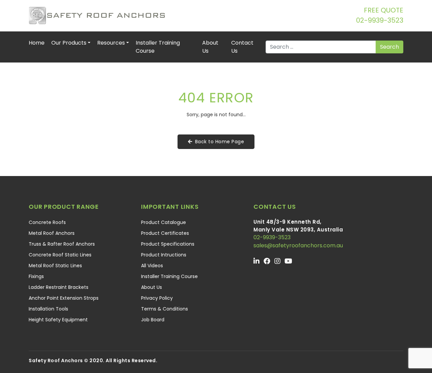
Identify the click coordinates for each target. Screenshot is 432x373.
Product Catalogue (163, 222)
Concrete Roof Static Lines (60, 254)
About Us (210, 47)
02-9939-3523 (379, 20)
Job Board (152, 319)
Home (37, 43)
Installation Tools (48, 308)
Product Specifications (167, 244)
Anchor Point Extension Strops (64, 298)
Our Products (68, 43)
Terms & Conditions (164, 308)
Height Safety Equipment (58, 319)
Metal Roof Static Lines (55, 265)
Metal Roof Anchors (52, 233)
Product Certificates (165, 233)
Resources (111, 43)
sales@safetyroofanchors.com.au (298, 245)
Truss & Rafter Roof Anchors (62, 244)
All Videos (152, 265)
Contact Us (242, 47)
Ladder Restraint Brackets (58, 287)
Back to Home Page (219, 141)
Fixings (36, 276)
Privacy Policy (157, 298)
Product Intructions (163, 254)
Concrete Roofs (47, 222)
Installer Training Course (158, 47)
